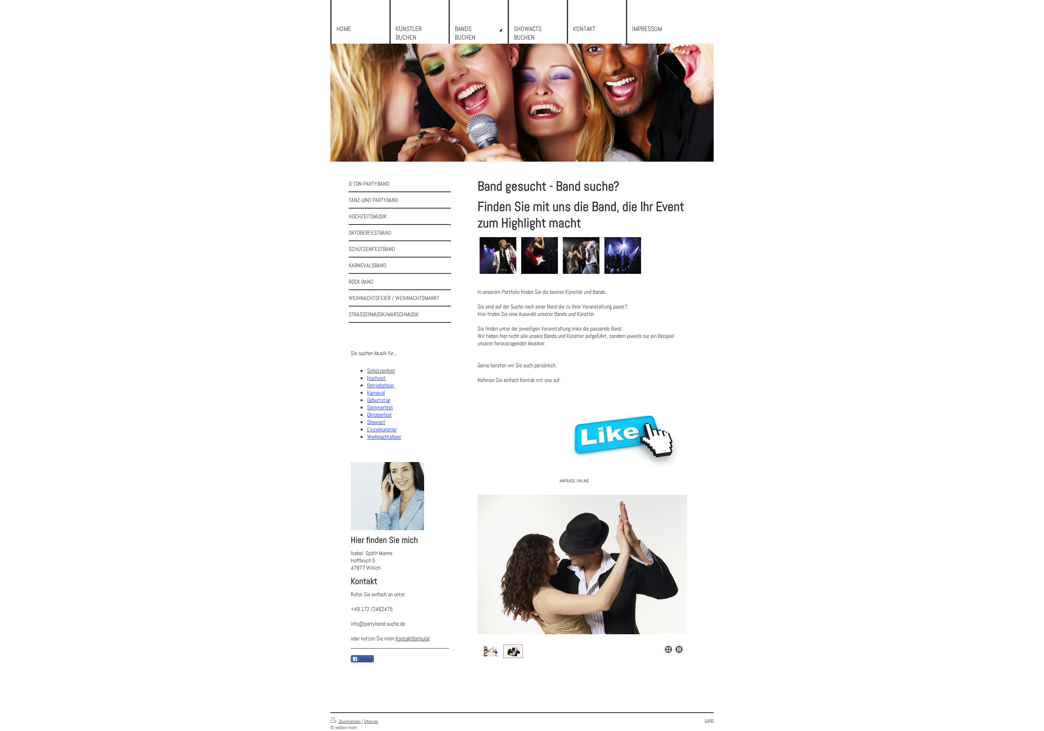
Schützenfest (381, 370)
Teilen (365, 659)
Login (709, 720)
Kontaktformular (413, 638)
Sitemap (371, 721)
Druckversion (350, 721)
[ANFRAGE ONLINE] (623, 436)
